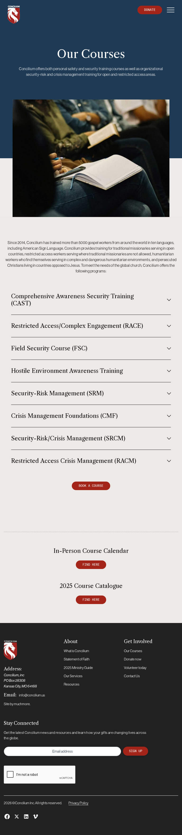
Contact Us (132, 676)
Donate (149, 10)
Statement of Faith (77, 659)
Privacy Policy (78, 803)
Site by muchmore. (17, 704)
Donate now (132, 659)
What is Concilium (76, 651)
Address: (20, 677)
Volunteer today (135, 668)
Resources (71, 684)
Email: (24, 695)
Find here (91, 564)
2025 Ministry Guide (78, 668)
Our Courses (133, 651)
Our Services (73, 676)
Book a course (91, 485)
